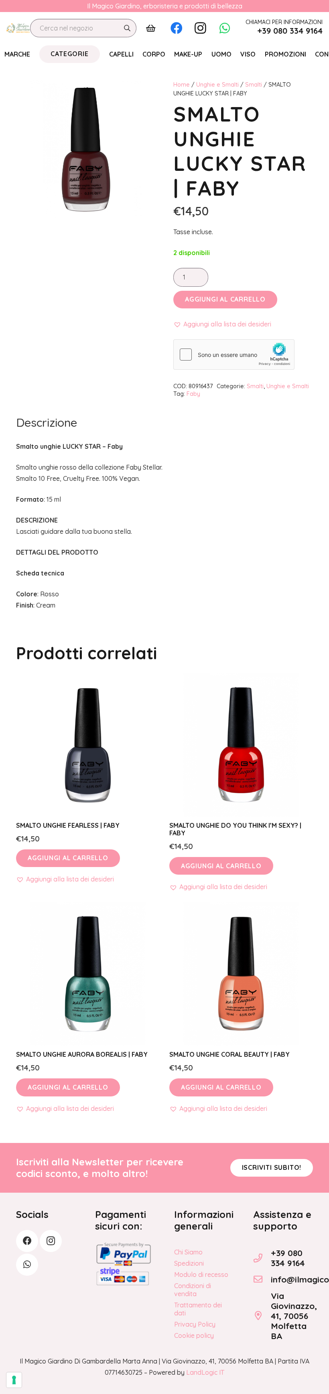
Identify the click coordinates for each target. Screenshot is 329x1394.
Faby (193, 393)
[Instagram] (201, 28)
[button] (222, 324)
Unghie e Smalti (217, 84)
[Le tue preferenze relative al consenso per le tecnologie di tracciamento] (14, 1380)
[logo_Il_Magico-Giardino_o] (18, 28)
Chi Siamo (188, 1252)
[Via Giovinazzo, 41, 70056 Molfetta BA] (262, 1315)
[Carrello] (151, 28)
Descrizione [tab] (46, 422)
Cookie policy (194, 1335)
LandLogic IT (205, 1372)
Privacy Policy (194, 1324)
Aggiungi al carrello (225, 299)
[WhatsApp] (225, 28)
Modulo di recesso (201, 1274)
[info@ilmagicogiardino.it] (262, 1279)
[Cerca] (127, 28)
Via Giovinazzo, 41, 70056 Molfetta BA (294, 1316)
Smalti (253, 84)
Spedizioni (189, 1263)
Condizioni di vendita (192, 1290)
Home (181, 84)
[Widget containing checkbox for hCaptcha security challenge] (233, 354)
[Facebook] (176, 28)
